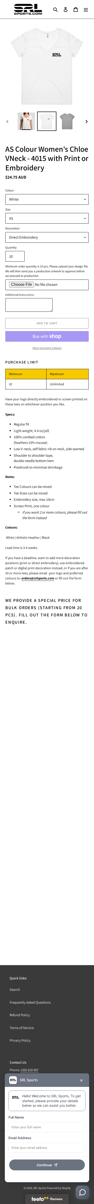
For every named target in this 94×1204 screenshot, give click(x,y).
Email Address (19, 1138)
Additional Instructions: (19, 294)
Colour (9, 190)
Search (15, 989)
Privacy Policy (20, 1040)
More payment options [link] (47, 348)
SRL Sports (39, 1188)
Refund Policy (20, 1015)
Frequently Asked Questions (30, 1002)
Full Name (16, 1117)
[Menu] (86, 9)
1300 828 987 (29, 1070)
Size (7, 209)
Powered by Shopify (59, 1188)
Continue (44, 1165)
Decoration (12, 228)
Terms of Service (22, 1027)
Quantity (11, 247)
